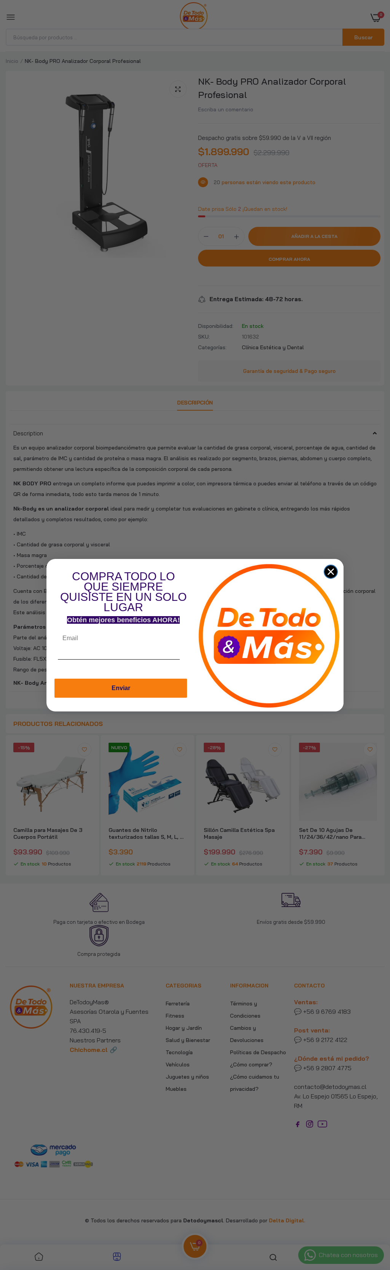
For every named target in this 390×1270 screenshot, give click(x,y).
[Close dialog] (330, 571)
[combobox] (187, 661)
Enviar (121, 688)
